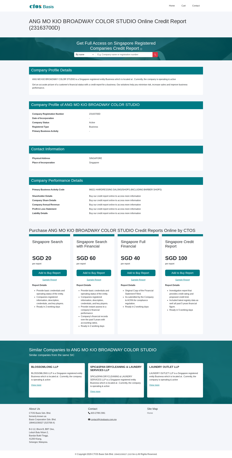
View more (36, 385)
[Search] (155, 54)
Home (172, 6)
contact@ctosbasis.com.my (104, 419)
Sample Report (49, 280)
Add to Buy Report (50, 272)
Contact (196, 6)
